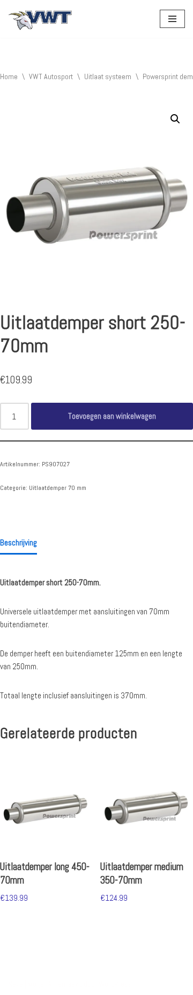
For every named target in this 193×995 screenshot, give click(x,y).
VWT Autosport (51, 76)
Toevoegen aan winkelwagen (112, 416)
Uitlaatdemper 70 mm (57, 488)
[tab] (18, 543)
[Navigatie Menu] (172, 19)
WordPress (115, 984)
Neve (15, 984)
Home (9, 76)
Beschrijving (18, 542)
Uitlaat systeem (107, 76)
